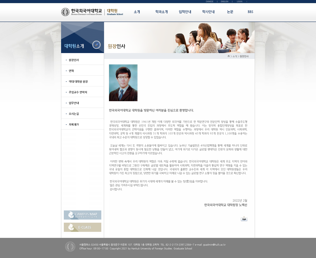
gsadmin (208, 244)
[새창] (82, 218)
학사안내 (208, 12)
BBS (250, 12)
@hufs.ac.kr (219, 244)
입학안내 (185, 12)
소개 (137, 12)
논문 (230, 12)
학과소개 (161, 12)
